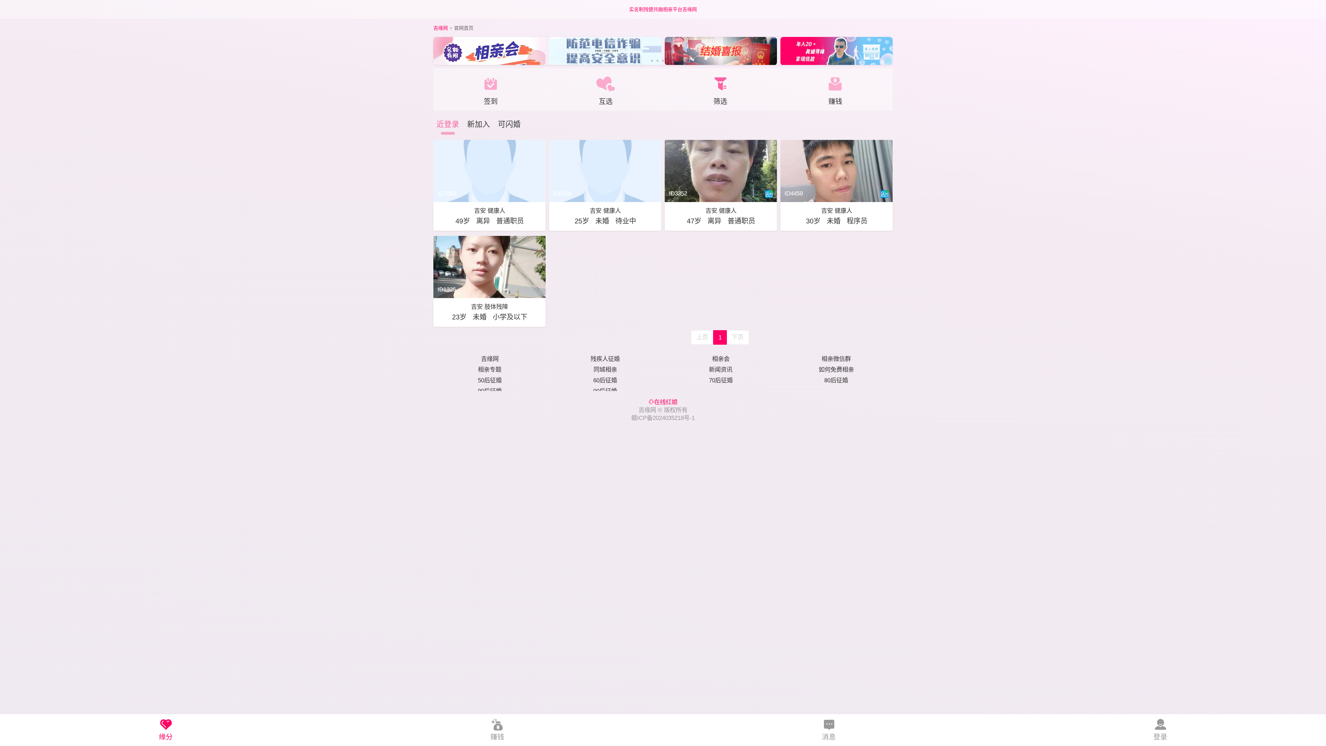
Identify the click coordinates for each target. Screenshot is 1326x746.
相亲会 (721, 358)
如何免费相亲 (836, 369)
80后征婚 (836, 380)
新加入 (478, 124)
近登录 (447, 124)
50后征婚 (490, 380)
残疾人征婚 (605, 358)
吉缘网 (440, 28)
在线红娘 (666, 402)
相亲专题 (489, 369)
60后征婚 (605, 380)
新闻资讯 (720, 369)
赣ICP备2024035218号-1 (663, 417)
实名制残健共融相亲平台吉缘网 (663, 9)
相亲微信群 (836, 358)
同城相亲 (605, 369)
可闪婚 (509, 124)
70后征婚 (721, 380)
